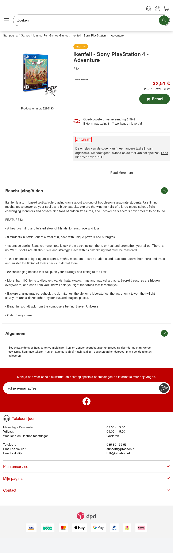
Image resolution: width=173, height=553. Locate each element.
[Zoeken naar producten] (164, 20)
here (130, 172)
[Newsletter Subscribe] (164, 388)
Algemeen (15, 333)
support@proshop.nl (121, 448)
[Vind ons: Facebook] (86, 401)
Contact (9, 490)
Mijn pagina (13, 478)
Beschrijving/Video (24, 190)
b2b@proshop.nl (118, 453)
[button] (35, 73)
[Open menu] (6, 20)
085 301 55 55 (117, 444)
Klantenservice (15, 466)
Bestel (157, 98)
